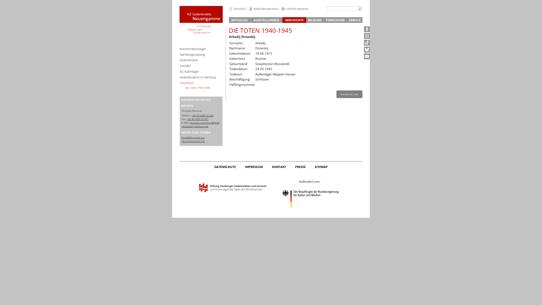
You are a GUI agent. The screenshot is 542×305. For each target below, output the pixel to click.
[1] (359, 9)
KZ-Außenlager (189, 71)
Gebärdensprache (266, 9)
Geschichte (294, 20)
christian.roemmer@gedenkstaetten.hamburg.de (200, 124)
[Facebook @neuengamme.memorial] (367, 29)
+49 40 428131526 (202, 115)
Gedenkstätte (189, 60)
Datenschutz (225, 167)
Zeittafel (185, 66)
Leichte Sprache (297, 9)
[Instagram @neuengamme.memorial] (367, 36)
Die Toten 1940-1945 (197, 88)
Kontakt (279, 167)
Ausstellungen (266, 20)
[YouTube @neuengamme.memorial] (367, 56)
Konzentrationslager (193, 49)
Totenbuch (187, 83)
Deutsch (240, 9)
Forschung (335, 20)
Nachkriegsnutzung (192, 55)
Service (355, 20)
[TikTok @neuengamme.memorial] (367, 43)
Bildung (315, 20)
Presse (300, 167)
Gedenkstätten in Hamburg (198, 77)
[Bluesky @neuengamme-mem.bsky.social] (367, 50)
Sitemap (321, 167)
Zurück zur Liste (349, 94)
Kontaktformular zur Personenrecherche (193, 139)
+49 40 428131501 (198, 119)
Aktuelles (239, 20)
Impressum (254, 167)
